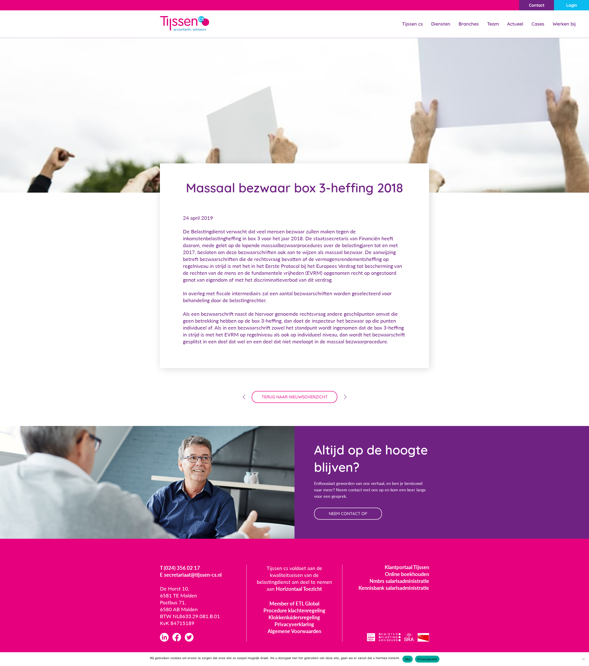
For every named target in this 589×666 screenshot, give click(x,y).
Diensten (440, 24)
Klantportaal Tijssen (407, 567)
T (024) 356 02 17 (180, 568)
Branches (469, 24)
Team (493, 24)
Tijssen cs (412, 24)
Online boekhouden (407, 574)
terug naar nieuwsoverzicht (295, 397)
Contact (536, 5)
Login (571, 5)
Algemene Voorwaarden (294, 631)
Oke (408, 659)
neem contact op (348, 513)
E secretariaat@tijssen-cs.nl (191, 575)
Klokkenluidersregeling (294, 617)
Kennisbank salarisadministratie (393, 588)
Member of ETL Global (294, 603)
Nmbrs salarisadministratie (399, 581)
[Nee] (583, 659)
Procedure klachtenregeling (294, 610)
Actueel (515, 24)
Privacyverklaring (294, 624)
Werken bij (564, 24)
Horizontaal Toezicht (299, 589)
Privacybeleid (427, 659)
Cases (537, 24)
